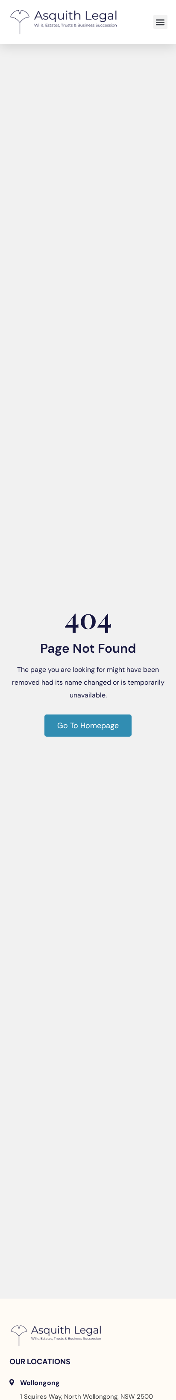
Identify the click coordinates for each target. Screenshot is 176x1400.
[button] (160, 22)
